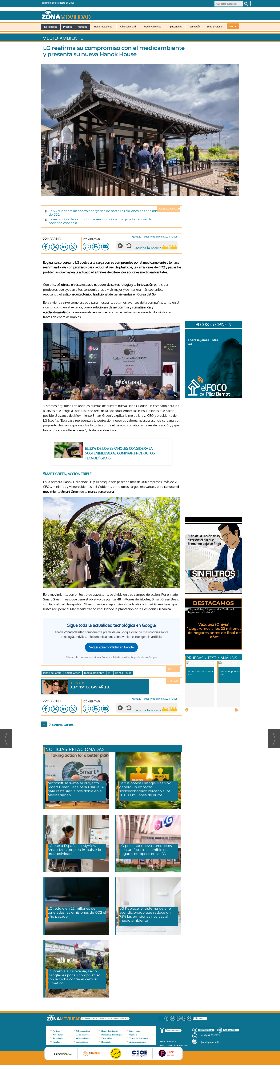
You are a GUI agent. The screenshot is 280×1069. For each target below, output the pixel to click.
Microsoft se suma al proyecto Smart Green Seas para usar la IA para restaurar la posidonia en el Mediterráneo (76, 789)
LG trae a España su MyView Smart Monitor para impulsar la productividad (74, 850)
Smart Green (72, 672)
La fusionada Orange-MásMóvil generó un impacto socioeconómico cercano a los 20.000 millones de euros (146, 789)
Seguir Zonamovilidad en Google (111, 647)
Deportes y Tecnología (111, 1035)
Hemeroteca (205, 1030)
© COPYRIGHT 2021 (91, 1019)
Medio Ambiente (152, 26)
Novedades (50, 26)
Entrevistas (134, 1031)
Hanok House (123, 672)
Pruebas (67, 26)
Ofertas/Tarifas (83, 1038)
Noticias (82, 26)
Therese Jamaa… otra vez (203, 342)
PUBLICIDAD (182, 1045)
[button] (246, 3)
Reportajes (106, 1042)
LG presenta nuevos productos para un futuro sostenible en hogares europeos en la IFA (145, 850)
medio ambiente (94, 672)
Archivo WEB (230, 1030)
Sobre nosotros (173, 1030)
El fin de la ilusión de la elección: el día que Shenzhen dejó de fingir (204, 540)
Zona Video (106, 1038)
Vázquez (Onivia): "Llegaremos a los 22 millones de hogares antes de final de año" (214, 630)
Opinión (133, 1035)
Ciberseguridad (128, 26)
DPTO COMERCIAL (168, 1045)
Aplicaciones (175, 26)
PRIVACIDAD (172, 1041)
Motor (232, 26)
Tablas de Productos (138, 1038)
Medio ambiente (62, 38)
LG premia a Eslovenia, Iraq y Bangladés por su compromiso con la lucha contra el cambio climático (74, 977)
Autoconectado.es (137, 1042)
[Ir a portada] (140, 14)
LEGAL (163, 1041)
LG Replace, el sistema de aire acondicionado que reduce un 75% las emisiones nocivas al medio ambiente (145, 914)
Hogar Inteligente (103, 26)
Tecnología (194, 26)
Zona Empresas (215, 26)
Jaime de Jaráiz (52, 672)
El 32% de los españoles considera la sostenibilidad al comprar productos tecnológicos (120, 453)
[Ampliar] (141, 191)
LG (109, 672)
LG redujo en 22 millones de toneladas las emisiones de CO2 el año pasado (77, 912)
